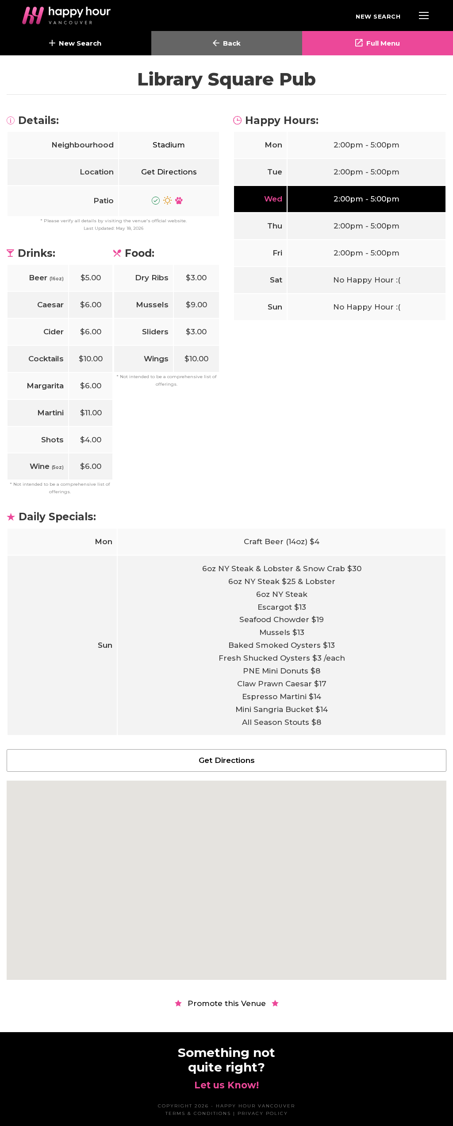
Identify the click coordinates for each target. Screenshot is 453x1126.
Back (232, 43)
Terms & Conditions (198, 1113)
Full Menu (383, 43)
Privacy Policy (263, 1113)
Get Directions (169, 171)
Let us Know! (226, 1085)
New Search (378, 16)
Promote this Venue (227, 1003)
